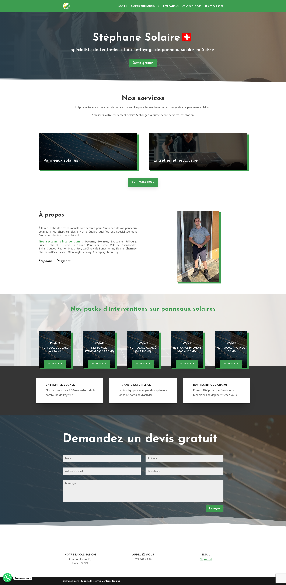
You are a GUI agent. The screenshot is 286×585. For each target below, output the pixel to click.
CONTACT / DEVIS (191, 6)
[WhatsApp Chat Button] (7, 577)
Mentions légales (110, 580)
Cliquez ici (206, 559)
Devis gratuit (143, 63)
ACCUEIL (122, 6)
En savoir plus (55, 364)
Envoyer (214, 508)
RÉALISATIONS (170, 6)
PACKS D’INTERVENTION (143, 6)
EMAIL (205, 555)
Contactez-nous (143, 182)
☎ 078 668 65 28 (214, 6)
